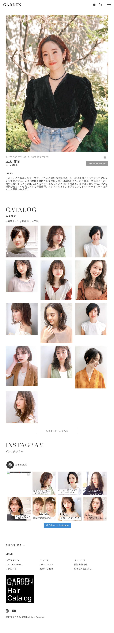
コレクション (46, 564)
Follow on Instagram (59, 525)
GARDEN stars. (14, 564)
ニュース (44, 560)
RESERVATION (97, 163)
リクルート (11, 569)
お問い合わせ (46, 569)
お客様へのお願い (83, 569)
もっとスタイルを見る (57, 430)
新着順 (25, 221)
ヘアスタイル (12, 560)
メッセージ (79, 560)
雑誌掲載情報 (80, 564)
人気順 (35, 221)
